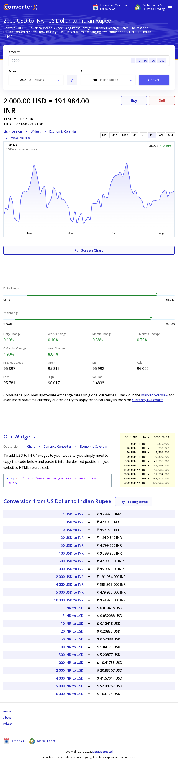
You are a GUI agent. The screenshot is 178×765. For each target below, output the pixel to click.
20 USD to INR (72, 537)
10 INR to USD (72, 623)
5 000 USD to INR (70, 592)
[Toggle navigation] (170, 6)
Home (7, 711)
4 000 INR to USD (70, 678)
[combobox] (36, 80)
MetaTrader (45, 741)
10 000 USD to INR (69, 600)
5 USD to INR (73, 522)
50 (145, 60)
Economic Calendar (63, 131)
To (82, 71)
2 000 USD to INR (70, 576)
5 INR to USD (73, 615)
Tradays (17, 741)
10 (138, 60)
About (7, 717)
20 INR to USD (72, 631)
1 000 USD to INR (70, 568)
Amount (14, 52)
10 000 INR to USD (69, 693)
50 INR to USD (72, 639)
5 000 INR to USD (70, 686)
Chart (31, 446)
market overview (154, 395)
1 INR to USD (73, 608)
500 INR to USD (71, 654)
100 (152, 60)
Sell (162, 100)
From (12, 71)
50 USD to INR (72, 545)
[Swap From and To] (72, 80)
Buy (134, 100)
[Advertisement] (89, 268)
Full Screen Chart (89, 250)
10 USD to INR (72, 529)
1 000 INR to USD (70, 662)
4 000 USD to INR (70, 584)
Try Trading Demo (134, 502)
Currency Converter (57, 446)
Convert (154, 80)
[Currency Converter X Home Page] (20, 7)
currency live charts (147, 399)
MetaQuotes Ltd (102, 752)
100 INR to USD (71, 647)
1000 (161, 60)
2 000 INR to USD (70, 670)
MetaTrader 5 (20, 138)
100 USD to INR (71, 553)
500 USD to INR (71, 561)
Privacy (7, 724)
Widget (36, 131)
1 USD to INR (73, 514)
